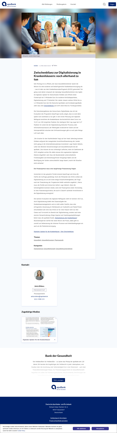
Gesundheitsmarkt (50, 249)
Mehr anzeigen (58, 380)
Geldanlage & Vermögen (58, 418)
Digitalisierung (38, 249)
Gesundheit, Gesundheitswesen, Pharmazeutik (48, 240)
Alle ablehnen (81, 428)
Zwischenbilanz (49, 106)
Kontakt (73, 4)
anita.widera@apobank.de (39, 296)
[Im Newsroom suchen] (104, 4)
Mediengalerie (61, 4)
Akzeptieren (100, 428)
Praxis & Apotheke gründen (58, 421)
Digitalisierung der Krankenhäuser (66, 218)
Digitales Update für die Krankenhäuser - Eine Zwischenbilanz (54, 232)
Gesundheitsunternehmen (64, 249)
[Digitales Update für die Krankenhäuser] (39, 327)
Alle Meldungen (47, 4)
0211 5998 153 (39, 299)
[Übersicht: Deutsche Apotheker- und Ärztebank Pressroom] (9, 4)
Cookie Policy (21, 430)
